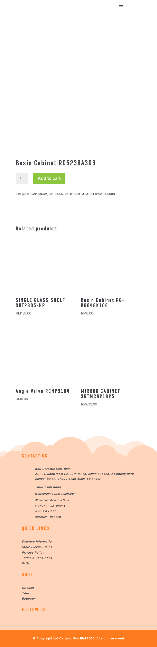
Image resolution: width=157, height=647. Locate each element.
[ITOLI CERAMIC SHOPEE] (26, 621)
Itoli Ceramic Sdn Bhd (69, 638)
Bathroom (29, 598)
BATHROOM (56, 193)
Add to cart (49, 178)
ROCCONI (110, 193)
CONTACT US (35, 456)
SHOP (27, 574)
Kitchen (28, 587)
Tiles (26, 593)
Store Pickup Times (37, 547)
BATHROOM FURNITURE (80, 193)
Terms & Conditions (37, 557)
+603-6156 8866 (48, 487)
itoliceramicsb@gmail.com (55, 493)
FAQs (26, 563)
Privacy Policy (33, 552)
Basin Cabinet (39, 193)
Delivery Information (37, 541)
